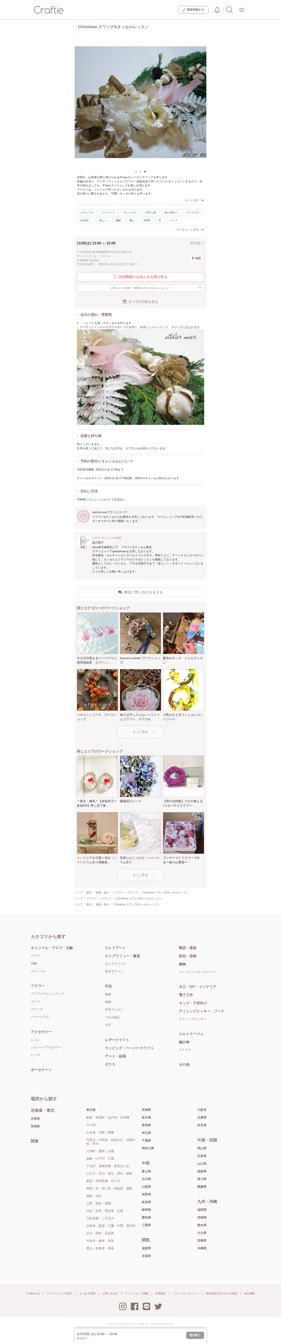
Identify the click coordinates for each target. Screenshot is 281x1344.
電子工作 (186, 995)
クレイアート (115, 948)
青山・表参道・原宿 (100, 1248)
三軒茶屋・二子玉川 (100, 1218)
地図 (198, 258)
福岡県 (202, 1209)
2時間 (146, 220)
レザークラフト (117, 1040)
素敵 (118, 220)
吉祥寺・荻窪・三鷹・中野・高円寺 (110, 1226)
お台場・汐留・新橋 (100, 1132)
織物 (182, 964)
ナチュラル (86, 212)
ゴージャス (108, 212)
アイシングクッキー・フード (202, 1011)
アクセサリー (41, 1032)
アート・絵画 (115, 1056)
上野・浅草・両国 (98, 1203)
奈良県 (202, 1125)
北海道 (35, 1118)
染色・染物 (187, 956)
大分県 (202, 1233)
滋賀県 (146, 1248)
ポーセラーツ (41, 1070)
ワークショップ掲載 (136, 1293)
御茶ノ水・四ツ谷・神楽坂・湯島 (109, 1188)
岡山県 (202, 1148)
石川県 (146, 1179)
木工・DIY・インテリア (197, 987)
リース (174, 220)
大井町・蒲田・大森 (100, 1151)
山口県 (202, 1163)
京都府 (146, 1256)
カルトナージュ (191, 1034)
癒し (132, 220)
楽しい (103, 220)
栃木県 (146, 1117)
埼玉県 (146, 1133)
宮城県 (35, 1126)
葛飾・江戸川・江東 (100, 1158)
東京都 (90, 1109)
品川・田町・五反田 (100, 1233)
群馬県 (146, 1125)
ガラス (110, 1064)
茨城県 (146, 1109)
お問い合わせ (110, 1293)
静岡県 (146, 1209)
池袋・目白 (94, 1196)
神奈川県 (148, 1148)
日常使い (85, 220)
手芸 (108, 986)
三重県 (146, 1225)
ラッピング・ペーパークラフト (129, 1048)
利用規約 (160, 1293)
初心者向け (171, 212)
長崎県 (202, 1217)
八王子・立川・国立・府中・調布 (109, 1173)
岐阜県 (146, 1202)
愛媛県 (202, 1186)
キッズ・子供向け (193, 1003)
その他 (184, 1064)
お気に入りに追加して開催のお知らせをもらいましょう (156, 287)
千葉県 (146, 1140)
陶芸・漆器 (187, 948)
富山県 (146, 1171)
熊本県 (202, 1225)
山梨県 (146, 1186)
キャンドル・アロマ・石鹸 (52, 948)
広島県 (202, 1156)
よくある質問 (87, 1293)
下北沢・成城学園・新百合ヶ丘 (107, 1166)
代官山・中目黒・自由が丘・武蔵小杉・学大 (110, 1141)
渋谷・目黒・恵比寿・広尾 (104, 1211)
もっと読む (192, 200)
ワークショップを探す (59, 1293)
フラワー (38, 986)
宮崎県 (202, 1240)
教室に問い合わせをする (143, 592)
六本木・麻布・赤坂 (100, 1240)
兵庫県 (202, 1117)
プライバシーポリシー (186, 1293)
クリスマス (192, 212)
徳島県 (202, 1171)
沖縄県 (202, 1248)
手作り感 (150, 212)
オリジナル (130, 212)
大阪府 (202, 1109)
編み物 (184, 1042)
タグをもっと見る (187, 229)
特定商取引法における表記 (221, 1293)
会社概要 (249, 1293)
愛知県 (146, 1217)
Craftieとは (33, 1293)
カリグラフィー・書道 (122, 956)
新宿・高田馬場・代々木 (103, 1181)
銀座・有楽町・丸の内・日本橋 (107, 1117)
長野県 (146, 1194)
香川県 (202, 1179)
